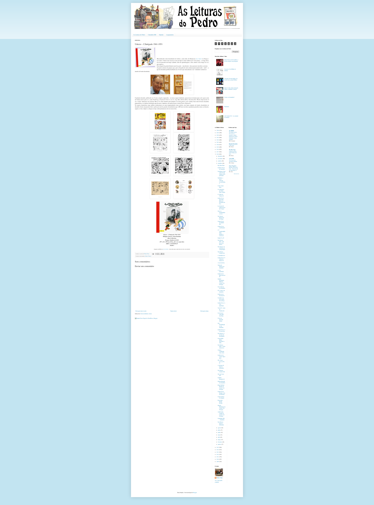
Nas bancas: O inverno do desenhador (221, 335)
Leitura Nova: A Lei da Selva (221, 330)
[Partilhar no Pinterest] (164, 254)
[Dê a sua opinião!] (158, 254)
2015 (218, 447)
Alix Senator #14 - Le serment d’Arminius (231, 116)
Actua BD (231, 158)
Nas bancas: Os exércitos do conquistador (221, 248)
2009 (218, 461)
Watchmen (226, 106)
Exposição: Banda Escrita (220, 401)
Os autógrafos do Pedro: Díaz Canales (221, 191)
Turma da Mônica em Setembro (221, 266)
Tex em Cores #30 (221, 374)
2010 (218, 459)
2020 (218, 144)
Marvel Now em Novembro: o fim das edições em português (231, 60)
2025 (218, 132)
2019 (218, 147)
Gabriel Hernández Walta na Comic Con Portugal (221, 281)
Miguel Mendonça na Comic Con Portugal (221, 407)
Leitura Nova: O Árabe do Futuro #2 (221, 259)
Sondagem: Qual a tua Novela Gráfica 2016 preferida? (221, 173)
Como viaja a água (221, 186)
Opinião (161, 35)
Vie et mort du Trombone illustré (233, 160)
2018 (218, 149)
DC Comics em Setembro (221, 291)
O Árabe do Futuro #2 (221, 195)
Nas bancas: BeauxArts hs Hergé (221, 217)
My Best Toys (232, 150)
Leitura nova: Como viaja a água (221, 356)
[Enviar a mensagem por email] (156, 254)
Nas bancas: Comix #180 (221, 371)
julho (219, 430)
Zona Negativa (232, 166)
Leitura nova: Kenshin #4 (221, 294)
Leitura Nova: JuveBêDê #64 (221, 222)
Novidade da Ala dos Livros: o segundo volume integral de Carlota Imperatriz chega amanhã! (233, 135)
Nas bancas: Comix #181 (221, 252)
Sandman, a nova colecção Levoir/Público (221, 180)
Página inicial (173, 311)
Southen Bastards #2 (221, 378)
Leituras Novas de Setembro (221, 168)
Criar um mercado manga (220, 319)
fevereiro (220, 442)
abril (219, 437)
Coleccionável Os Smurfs (221, 397)
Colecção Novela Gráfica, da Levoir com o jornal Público (230, 79)
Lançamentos (170, 35)
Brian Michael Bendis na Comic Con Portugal (221, 387)
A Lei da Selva (221, 263)
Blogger (195, 492)
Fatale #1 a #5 (221, 238)
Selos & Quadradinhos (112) (221, 212)
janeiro (219, 444)
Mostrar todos (236, 173)
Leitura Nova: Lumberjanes (221, 227)
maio (219, 435)
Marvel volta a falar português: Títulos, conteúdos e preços (231, 88)
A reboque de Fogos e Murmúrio (221, 366)
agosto (219, 427)
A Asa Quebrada (221, 270)
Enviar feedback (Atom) (146, 313)
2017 (218, 151)
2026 (218, 130)
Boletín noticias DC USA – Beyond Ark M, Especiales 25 (233, 169)
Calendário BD (152, 35)
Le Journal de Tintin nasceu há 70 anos (221, 207)
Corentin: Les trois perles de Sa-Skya (221, 299)
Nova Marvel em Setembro (221, 287)
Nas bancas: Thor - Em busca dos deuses (221, 242)
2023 (218, 137)
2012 (218, 454)
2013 (218, 452)
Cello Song (231, 145)
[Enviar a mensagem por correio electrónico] (153, 253)
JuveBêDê (231, 131)
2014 (218, 449)
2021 (218, 142)
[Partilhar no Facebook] (162, 254)
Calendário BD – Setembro (221, 419)
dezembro (220, 156)
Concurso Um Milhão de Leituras (230, 69)
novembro (220, 158)
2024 (218, 135)
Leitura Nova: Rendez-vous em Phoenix (221, 393)
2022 (218, 140)
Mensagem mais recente (140, 311)
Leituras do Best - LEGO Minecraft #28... (233, 152)
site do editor (166, 249)
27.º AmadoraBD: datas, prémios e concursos (221, 232)
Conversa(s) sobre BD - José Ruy (221, 314)
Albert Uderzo (148, 256)
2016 (218, 154)
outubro (220, 161)
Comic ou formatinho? (229, 97)
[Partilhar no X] (160, 254)
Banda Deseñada (233, 144)
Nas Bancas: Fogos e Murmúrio (221, 423)
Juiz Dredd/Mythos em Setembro (221, 325)
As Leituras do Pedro (139, 35)
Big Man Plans (221, 165)
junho (219, 432)
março (219, 439)
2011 (218, 456)
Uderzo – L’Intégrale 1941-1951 (221, 351)
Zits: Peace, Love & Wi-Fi (221, 361)
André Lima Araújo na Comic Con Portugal (221, 414)
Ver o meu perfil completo (218, 481)
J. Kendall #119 (221, 255)
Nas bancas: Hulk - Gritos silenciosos (221, 346)
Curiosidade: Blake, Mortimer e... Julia (221, 340)
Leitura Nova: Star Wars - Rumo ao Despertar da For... (221, 200)
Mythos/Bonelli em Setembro (221, 382)
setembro (220, 163)
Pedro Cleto (220, 478)
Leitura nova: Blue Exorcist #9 (221, 275)
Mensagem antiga (204, 311)
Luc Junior (199, 59)
